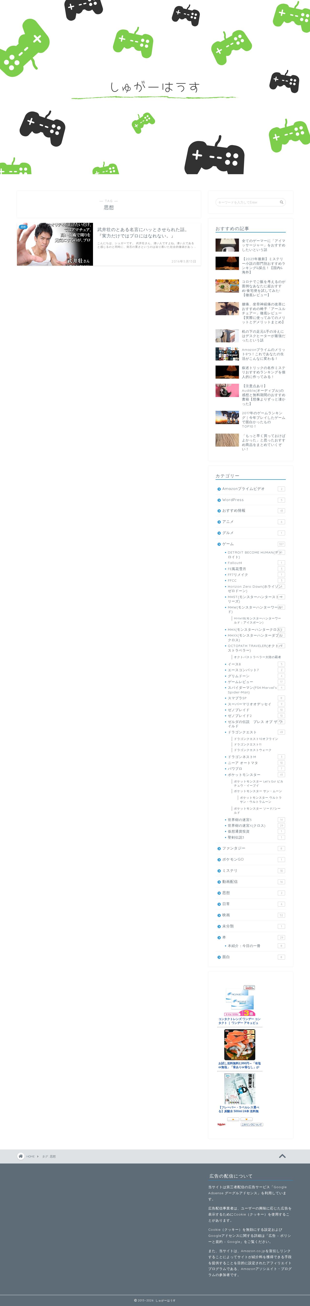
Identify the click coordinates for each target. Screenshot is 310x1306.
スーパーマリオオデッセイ (255, 704)
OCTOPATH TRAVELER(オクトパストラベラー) (255, 648)
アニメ (252, 521)
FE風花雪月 (255, 569)
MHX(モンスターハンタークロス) (255, 629)
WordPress (252, 499)
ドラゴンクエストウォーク (253, 750)
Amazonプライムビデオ (252, 488)
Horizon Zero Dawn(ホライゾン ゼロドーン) (255, 588)
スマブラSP (255, 698)
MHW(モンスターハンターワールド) (255, 609)
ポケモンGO (252, 859)
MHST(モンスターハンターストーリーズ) (255, 599)
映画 (252, 915)
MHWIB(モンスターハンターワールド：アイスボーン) (257, 620)
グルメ (252, 532)
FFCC (255, 580)
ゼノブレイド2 (255, 715)
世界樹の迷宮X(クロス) (255, 825)
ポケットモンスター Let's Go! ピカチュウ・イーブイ (258, 783)
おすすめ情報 (252, 510)
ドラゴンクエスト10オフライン (256, 739)
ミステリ (252, 870)
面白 (252, 956)
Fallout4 (255, 563)
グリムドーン (255, 676)
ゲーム (253, 543)
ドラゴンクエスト (255, 732)
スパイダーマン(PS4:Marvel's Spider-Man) (255, 689)
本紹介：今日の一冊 (255, 946)
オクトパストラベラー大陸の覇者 (257, 657)
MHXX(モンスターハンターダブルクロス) (255, 637)
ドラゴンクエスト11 (248, 744)
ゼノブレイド (255, 710)
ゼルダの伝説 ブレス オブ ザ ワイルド (255, 724)
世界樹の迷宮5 (255, 820)
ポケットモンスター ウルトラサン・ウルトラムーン (261, 799)
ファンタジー (252, 848)
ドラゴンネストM (255, 757)
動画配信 (252, 881)
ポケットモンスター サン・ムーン (258, 791)
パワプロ (255, 768)
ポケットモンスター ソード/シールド (257, 810)
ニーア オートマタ (255, 763)
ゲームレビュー (255, 682)
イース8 (255, 664)
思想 (252, 892)
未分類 (252, 926)
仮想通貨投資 (255, 831)
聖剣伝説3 (255, 837)
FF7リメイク (255, 574)
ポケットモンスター (255, 775)
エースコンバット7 (255, 670)
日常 (252, 903)
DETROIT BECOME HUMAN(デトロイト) (255, 554)
